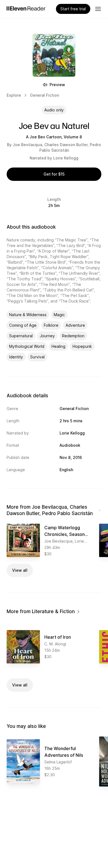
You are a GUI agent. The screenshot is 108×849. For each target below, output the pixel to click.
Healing (58, 346)
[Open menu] (98, 8)
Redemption (73, 335)
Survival (37, 356)
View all (19, 570)
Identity (16, 356)
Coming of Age (23, 325)
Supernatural (21, 335)
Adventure (75, 325)
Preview (57, 84)
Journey (47, 335)
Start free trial (73, 8)
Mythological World (26, 346)
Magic (59, 314)
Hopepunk (82, 346)
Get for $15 (54, 174)
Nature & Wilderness (28, 314)
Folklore (51, 325)
